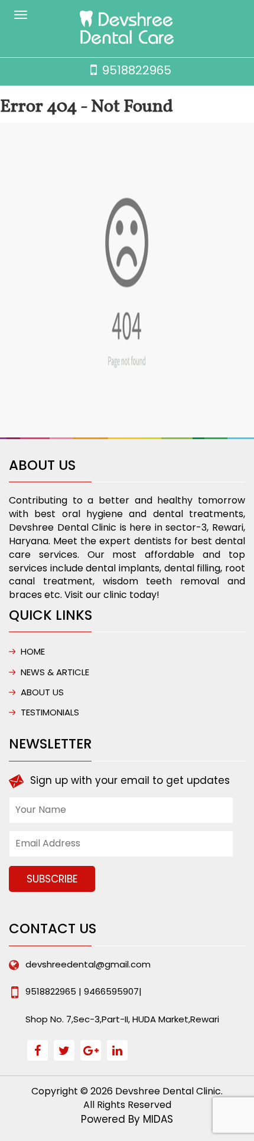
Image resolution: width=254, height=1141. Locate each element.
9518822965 (136, 70)
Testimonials (50, 712)
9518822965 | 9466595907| (83, 991)
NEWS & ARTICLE (55, 672)
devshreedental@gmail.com (88, 964)
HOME (33, 651)
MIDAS (158, 1119)
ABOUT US (42, 692)
